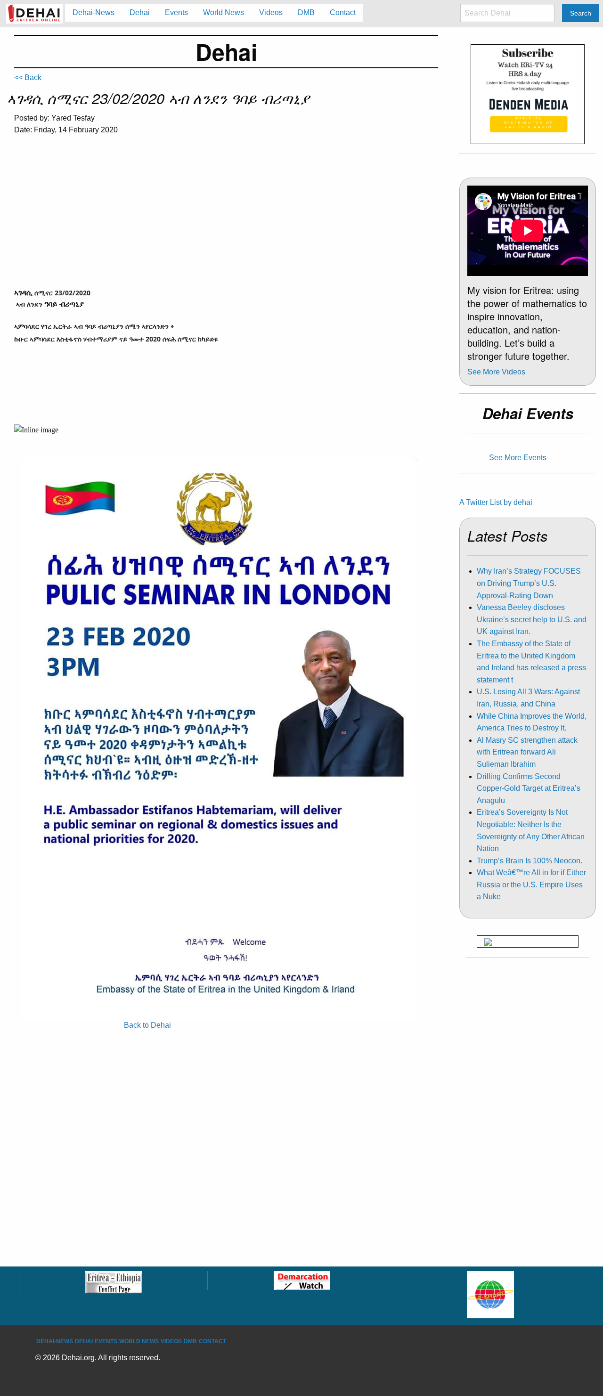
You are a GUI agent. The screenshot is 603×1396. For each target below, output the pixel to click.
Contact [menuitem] (343, 12)
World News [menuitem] (223, 12)
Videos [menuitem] (271, 12)
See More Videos (496, 372)
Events (106, 1341)
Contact (212, 1341)
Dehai (84, 1341)
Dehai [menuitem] (140, 12)
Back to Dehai (147, 1025)
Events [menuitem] (176, 12)
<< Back (27, 77)
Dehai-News (54, 1341)
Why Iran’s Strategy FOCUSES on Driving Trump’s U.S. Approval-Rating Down (529, 583)
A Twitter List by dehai (495, 502)
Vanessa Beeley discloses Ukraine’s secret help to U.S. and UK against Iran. (532, 619)
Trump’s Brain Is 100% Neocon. (529, 861)
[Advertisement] (226, 214)
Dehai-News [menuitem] (93, 12)
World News (139, 1341)
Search (580, 13)
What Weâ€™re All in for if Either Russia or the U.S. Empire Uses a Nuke (531, 884)
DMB (190, 1341)
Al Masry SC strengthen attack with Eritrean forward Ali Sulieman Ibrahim (527, 752)
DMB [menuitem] (306, 12)
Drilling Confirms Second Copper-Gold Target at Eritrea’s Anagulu (528, 788)
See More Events (517, 458)
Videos (171, 1341)
